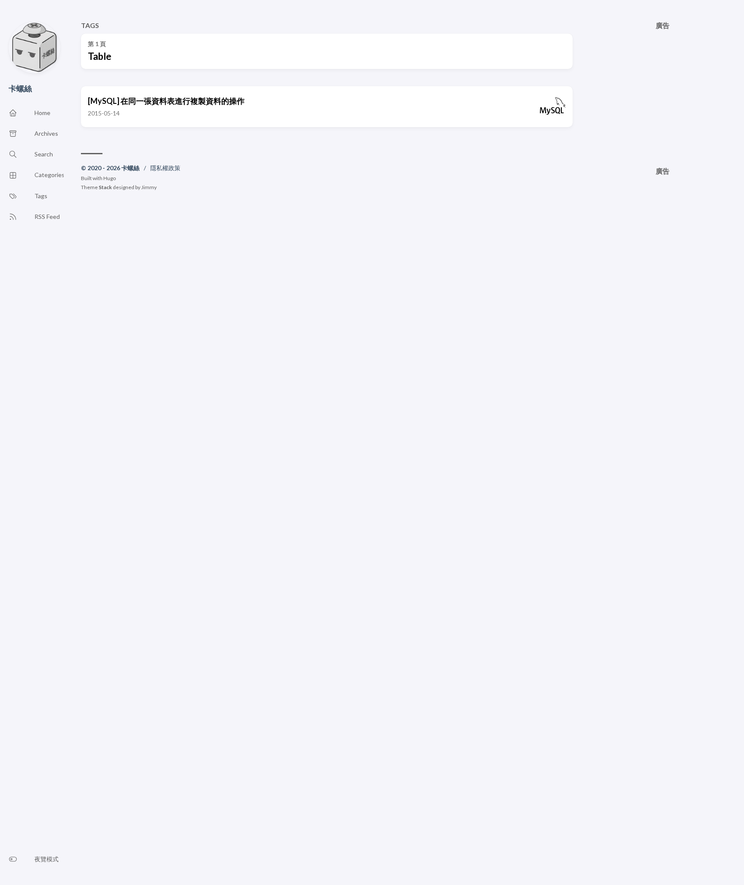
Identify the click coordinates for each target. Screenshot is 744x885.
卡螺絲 (20, 88)
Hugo (109, 178)
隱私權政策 (165, 167)
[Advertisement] (662, 89)
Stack (105, 187)
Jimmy (149, 187)
